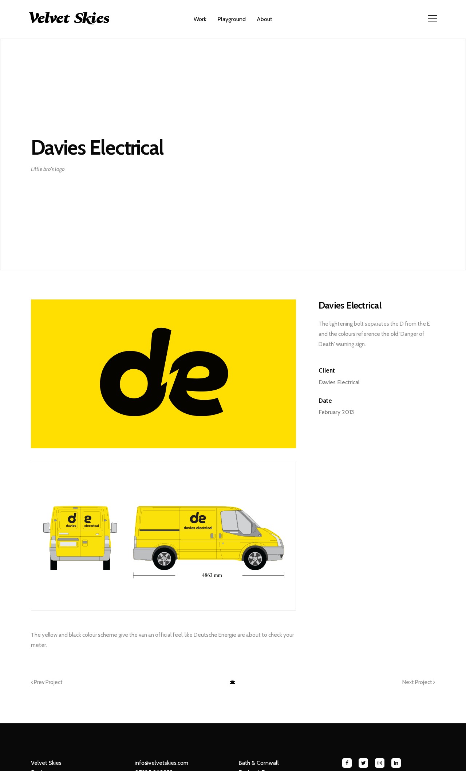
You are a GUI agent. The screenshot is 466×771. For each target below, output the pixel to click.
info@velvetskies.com (161, 762)
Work (200, 19)
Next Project (417, 682)
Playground (231, 19)
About (264, 19)
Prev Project (48, 682)
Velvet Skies (46, 762)
